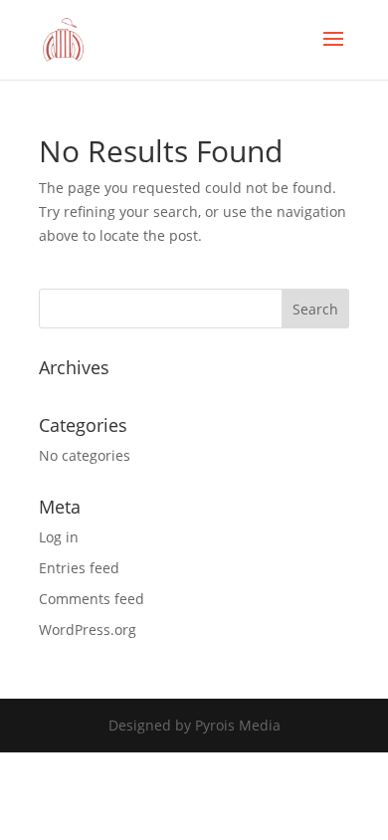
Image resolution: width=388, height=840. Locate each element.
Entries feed (79, 567)
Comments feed (91, 598)
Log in (59, 536)
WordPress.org (87, 629)
